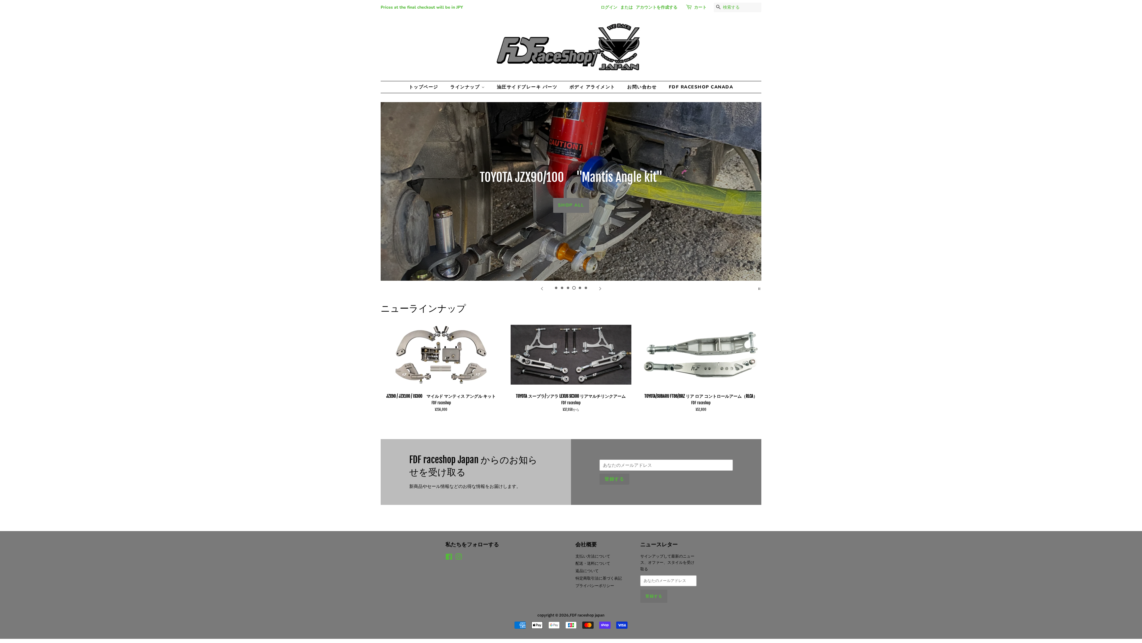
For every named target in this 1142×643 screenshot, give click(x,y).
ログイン (609, 7)
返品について (587, 570)
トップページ (423, 87)
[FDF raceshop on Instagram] (458, 558)
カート (700, 7)
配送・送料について (592, 563)
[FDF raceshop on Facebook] (448, 558)
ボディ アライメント (592, 87)
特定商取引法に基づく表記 (598, 578)
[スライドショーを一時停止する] (759, 288)
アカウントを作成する (656, 7)
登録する (614, 479)
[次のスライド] (600, 288)
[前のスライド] (541, 288)
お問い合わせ (642, 87)
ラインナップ (465, 87)
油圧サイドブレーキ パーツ (527, 87)
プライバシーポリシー (594, 585)
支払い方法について (592, 556)
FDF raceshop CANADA (701, 87)
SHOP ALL (571, 205)
